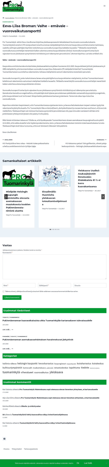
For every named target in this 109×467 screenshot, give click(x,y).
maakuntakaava (39, 368)
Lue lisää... (8, 330)
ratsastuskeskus (61, 367)
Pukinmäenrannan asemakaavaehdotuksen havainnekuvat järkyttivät (38, 340)
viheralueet (27, 372)
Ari (4, 414)
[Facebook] (4, 439)
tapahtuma (74, 367)
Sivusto (77, 285)
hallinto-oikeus (9, 363)
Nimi (6, 285)
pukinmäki (6, 336)
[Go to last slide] (6, 196)
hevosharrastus (45, 363)
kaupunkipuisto (71, 364)
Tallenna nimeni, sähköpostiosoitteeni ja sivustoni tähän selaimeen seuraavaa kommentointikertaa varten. (41, 291)
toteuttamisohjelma (94, 368)
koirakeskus (98, 363)
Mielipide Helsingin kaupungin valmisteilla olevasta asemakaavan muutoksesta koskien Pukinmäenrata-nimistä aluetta (18, 201)
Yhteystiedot (17, 449)
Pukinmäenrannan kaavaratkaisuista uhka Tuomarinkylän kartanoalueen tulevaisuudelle (47, 320)
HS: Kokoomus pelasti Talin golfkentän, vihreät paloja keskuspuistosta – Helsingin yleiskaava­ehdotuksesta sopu (84, 143)
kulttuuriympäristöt (12, 367)
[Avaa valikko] (104, 5)
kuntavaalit (27, 368)
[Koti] (3, 18)
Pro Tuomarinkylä (11, 36)
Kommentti (7, 252)
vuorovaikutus (8, 22)
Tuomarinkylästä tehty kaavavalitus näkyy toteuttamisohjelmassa (40, 414)
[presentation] (18, 176)
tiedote (5, 317)
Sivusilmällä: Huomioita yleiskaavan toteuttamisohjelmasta (54, 198)
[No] (106, 463)
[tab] (50, 229)
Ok (78, 463)
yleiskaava (56, 372)
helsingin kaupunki (27, 363)
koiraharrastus (84, 363)
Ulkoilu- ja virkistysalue (31, 406)
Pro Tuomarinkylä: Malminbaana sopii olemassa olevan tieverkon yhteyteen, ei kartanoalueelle (59, 389)
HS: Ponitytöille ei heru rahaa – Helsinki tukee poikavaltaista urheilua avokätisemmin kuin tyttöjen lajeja (26, 143)
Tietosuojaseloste (31, 449)
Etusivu (6, 449)
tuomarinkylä (14, 317)
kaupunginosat (60, 364)
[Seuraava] (103, 196)
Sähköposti (44, 285)
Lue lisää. (88, 463)
